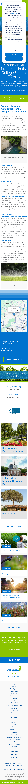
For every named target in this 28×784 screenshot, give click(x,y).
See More (14, 434)
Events (14, 749)
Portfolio (14, 729)
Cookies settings (14, 50)
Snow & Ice (14, 693)
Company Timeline (14, 744)
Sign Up (21, 99)
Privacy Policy (21, 761)
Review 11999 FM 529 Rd (14, 359)
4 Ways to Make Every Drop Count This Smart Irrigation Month (13, 573)
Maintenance (14, 691)
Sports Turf (14, 703)
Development (14, 689)
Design (14, 686)
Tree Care (14, 698)
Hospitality (14, 717)
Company (14, 732)
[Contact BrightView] (14, 673)
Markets (14, 708)
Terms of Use (8, 763)
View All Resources (14, 627)
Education (14, 712)
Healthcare (14, 715)
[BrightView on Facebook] (12, 660)
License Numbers (10, 765)
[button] (14, 314)
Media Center (14, 742)
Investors (14, 746)
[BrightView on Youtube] (18, 660)
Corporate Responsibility (14, 737)
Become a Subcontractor (9, 761)
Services (14, 684)
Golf (14, 700)
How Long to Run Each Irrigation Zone (12, 550)
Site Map (19, 765)
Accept (14, 54)
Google (25, 331)
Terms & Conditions (18, 763)
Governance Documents (14, 739)
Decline (14, 59)
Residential (14, 722)
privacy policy (14, 13)
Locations (14, 754)
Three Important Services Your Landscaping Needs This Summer (11, 596)
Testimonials (14, 751)
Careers (14, 757)
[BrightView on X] (15, 660)
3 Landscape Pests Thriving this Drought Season (13, 620)
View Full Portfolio (14, 526)
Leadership (14, 735)
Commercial (14, 710)
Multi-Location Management (14, 705)
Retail (14, 724)
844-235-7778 (14, 677)
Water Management (14, 696)
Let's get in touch (14, 649)
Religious (14, 719)
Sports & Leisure (14, 726)
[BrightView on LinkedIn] (9, 660)
